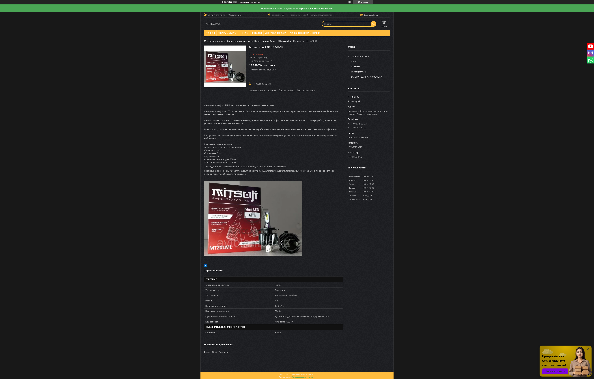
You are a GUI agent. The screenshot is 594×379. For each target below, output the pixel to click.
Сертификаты (358, 71)
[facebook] (205, 265)
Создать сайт (244, 2)
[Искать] (373, 24)
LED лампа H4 (284, 41)
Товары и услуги (227, 33)
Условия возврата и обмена (305, 33)
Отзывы (355, 66)
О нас (245, 33)
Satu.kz (311, 374)
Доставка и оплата (275, 33)
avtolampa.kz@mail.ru (358, 137)
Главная (210, 33)
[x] (209, 265)
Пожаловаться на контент (303, 377)
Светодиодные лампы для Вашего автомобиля (251, 41)
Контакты (256, 33)
